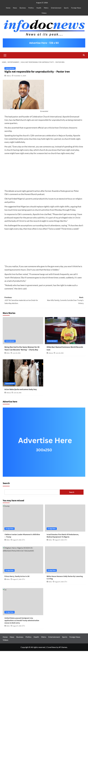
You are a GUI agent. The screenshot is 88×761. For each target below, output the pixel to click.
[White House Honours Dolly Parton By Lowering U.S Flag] (65, 559)
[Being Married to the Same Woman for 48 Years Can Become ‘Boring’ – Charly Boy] (23, 330)
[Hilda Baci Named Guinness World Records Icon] (65, 330)
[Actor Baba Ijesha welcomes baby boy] (23, 372)
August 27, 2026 (59, 540)
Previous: (21, 300)
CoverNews (51, 647)
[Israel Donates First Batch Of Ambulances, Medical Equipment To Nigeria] (65, 518)
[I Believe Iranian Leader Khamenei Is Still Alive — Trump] (23, 518)
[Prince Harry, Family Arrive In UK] (23, 559)
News (15, 8)
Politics (31, 8)
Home (8, 8)
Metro (46, 8)
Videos (44, 13)
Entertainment (56, 8)
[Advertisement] (44, 172)
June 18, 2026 (59, 353)
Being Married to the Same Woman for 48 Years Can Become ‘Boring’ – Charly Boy (21, 348)
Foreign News (76, 8)
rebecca (8, 76)
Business (23, 8)
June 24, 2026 (16, 353)
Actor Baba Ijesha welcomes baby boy (20, 389)
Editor (8, 353)
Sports (66, 8)
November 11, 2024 (20, 76)
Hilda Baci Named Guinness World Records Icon (65, 348)
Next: (65, 300)
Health (38, 8)
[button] (5, 55)
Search (6, 483)
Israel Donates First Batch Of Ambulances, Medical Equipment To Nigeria (63, 535)
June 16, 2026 (17, 393)
